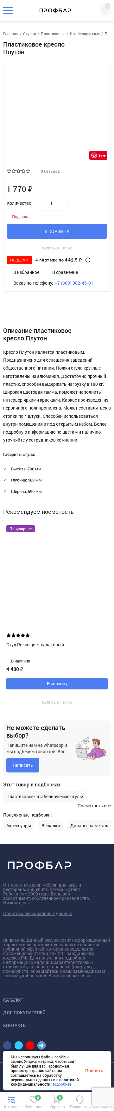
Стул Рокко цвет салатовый (35, 645)
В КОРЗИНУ (57, 231)
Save (101, 155)
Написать (23, 765)
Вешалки (50, 826)
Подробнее (61, 1084)
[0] (34, 1102)
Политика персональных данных (37, 913)
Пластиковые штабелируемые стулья (45, 796)
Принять (94, 1071)
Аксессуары (18, 826)
